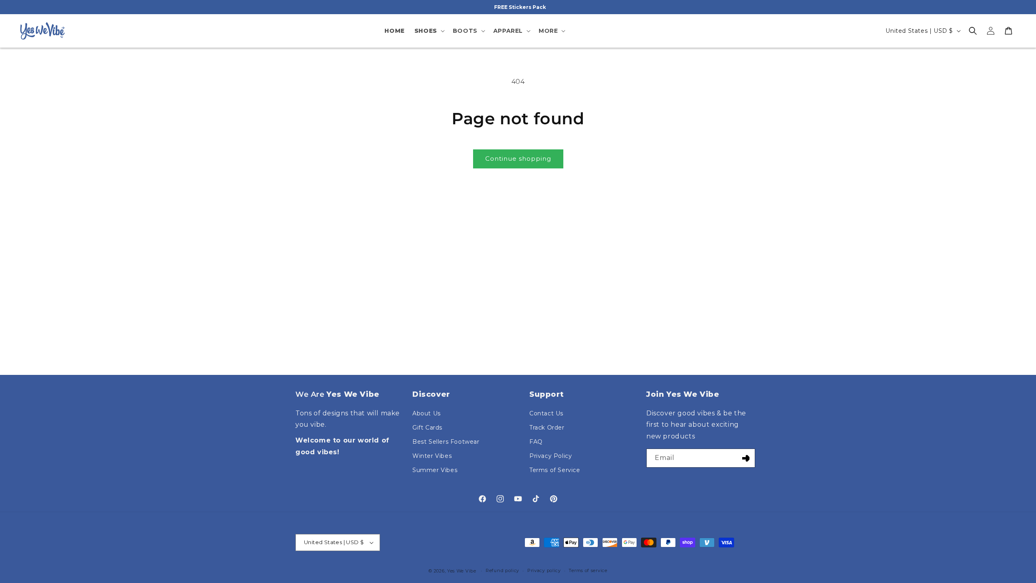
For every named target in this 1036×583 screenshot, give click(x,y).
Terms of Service (554, 470)
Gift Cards (427, 427)
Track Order (547, 427)
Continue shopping (518, 158)
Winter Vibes (432, 456)
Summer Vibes (434, 470)
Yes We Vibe (461, 571)
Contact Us (546, 413)
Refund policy (502, 570)
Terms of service (588, 570)
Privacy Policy (550, 456)
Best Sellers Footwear (446, 441)
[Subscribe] (746, 458)
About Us (426, 413)
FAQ (536, 441)
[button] (429, 30)
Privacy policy (544, 570)
